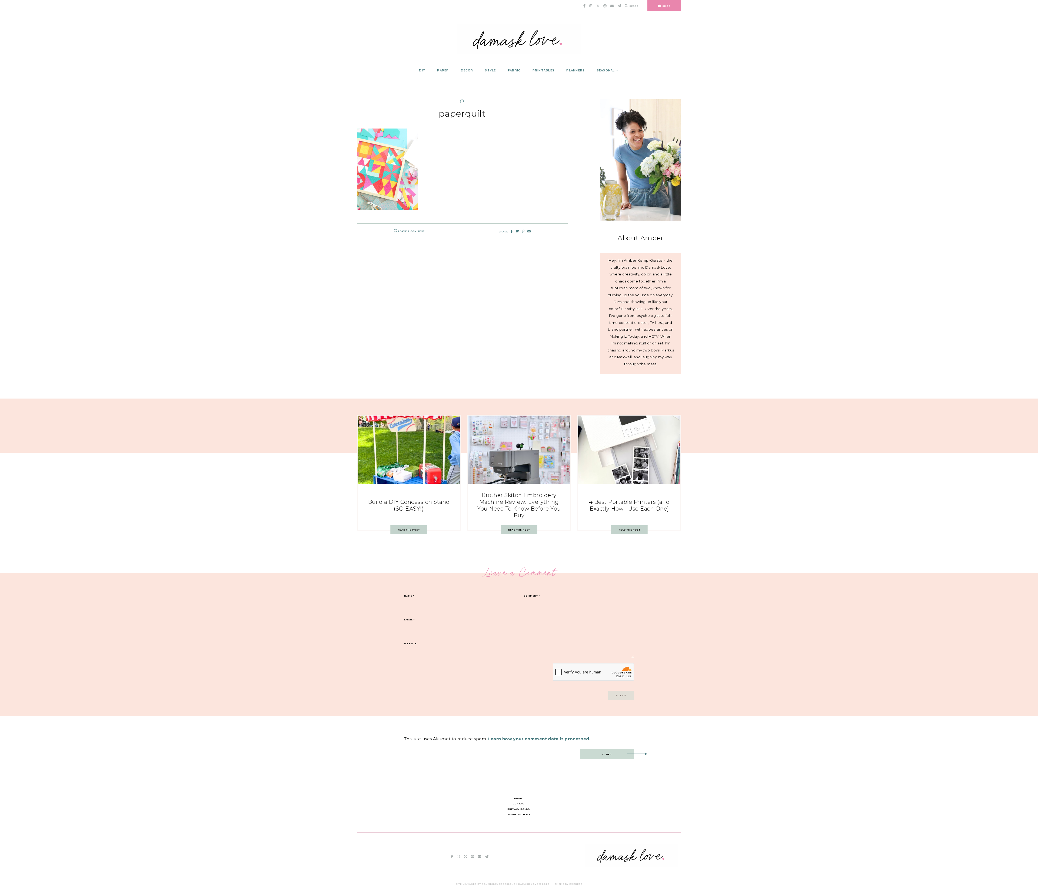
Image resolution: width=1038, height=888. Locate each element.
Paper (443, 70)
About (519, 798)
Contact (519, 803)
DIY (422, 70)
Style (490, 70)
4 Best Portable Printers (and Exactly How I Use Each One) (629, 505)
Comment (532, 595)
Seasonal (606, 70)
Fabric (514, 70)
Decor (467, 70)
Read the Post (409, 529)
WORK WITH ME (519, 814)
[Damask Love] (631, 865)
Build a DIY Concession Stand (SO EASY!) (409, 505)
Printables (544, 70)
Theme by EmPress (569, 884)
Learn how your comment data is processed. (539, 738)
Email (409, 619)
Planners (575, 70)
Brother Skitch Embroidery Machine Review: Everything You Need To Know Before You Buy (519, 505)
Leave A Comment (411, 231)
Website (410, 643)
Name (409, 595)
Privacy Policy (519, 809)
